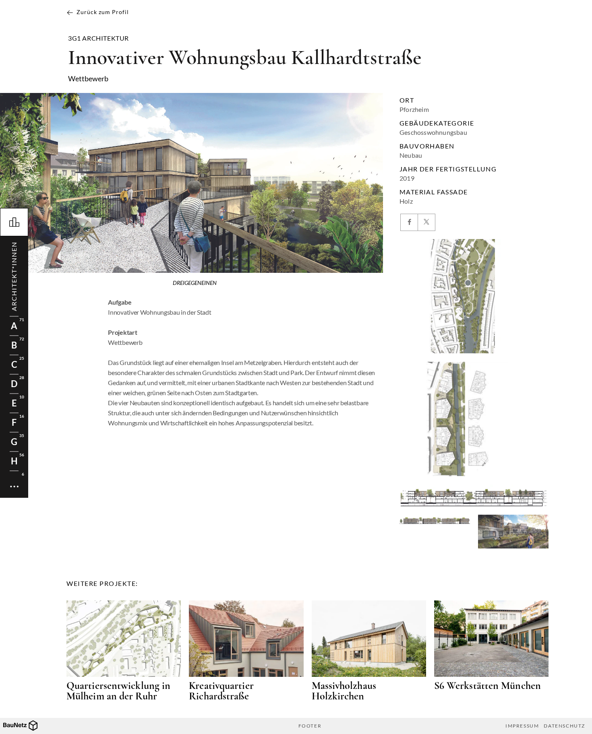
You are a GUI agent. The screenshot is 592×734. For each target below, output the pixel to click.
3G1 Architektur (98, 38)
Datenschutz (564, 726)
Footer (310, 726)
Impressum (522, 726)
